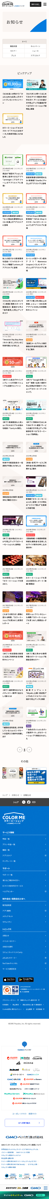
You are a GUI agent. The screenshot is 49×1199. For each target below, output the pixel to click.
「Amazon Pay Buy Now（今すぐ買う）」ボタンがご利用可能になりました (13, 342)
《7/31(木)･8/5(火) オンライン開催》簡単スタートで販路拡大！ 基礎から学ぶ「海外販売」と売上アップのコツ (13, 307)
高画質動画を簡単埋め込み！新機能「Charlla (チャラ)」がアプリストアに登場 (36, 180)
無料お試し (35, 4)
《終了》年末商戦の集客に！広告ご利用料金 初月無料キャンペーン (13, 656)
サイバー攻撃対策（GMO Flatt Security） (13, 1164)
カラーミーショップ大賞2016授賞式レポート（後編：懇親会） (36, 580)
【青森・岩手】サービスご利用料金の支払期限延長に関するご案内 (36, 465)
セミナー (13, 51)
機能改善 (13, 46)
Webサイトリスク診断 (23, 1152)
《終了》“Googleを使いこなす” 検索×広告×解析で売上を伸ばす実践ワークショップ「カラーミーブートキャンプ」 (36, 385)
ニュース (35, 51)
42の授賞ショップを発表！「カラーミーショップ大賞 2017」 (13, 580)
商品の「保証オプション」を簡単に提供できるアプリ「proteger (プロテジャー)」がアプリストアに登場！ (13, 179)
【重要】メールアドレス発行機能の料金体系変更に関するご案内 (36, 346)
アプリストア (35, 55)
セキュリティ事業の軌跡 (8, 1167)
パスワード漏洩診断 (7, 1152)
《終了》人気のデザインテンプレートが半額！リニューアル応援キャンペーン (13, 382)
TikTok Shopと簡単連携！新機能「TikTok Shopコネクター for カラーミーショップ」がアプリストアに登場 (36, 222)
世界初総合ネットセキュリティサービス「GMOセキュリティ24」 (19, 1149)
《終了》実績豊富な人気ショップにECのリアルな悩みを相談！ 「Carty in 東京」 (13, 425)
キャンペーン (35, 46)
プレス (13, 55)
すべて (24, 41)
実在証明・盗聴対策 (7, 1158)
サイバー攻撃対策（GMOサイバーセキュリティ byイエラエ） (19, 1161)
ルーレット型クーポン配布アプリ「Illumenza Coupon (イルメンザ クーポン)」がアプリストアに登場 (36, 264)
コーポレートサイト (19, 1113)
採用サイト (33, 1113)
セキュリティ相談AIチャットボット (11, 1155)
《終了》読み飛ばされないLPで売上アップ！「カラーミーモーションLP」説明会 (13, 541)
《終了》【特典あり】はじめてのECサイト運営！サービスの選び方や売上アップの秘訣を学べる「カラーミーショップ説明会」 (36, 428)
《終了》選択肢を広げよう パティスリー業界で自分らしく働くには (13, 693)
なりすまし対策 (32, 1164)
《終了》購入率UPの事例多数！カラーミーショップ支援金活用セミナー (36, 656)
